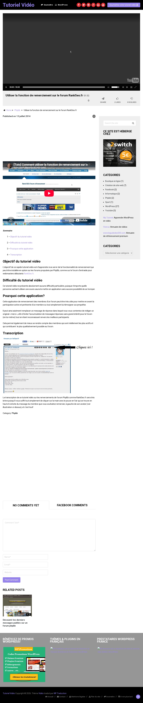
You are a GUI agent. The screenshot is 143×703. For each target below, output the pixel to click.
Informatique (111, 194)
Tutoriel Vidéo (18, 5)
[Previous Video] (123, 87)
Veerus (106, 227)
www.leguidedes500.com (114, 233)
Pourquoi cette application (21, 249)
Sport (107, 202)
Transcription (16, 255)
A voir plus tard (126, 697)
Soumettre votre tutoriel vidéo (122, 5)
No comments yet (26, 505)
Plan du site (95, 697)
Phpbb (17, 110)
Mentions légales (78, 697)
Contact (62, 697)
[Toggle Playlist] (131, 87)
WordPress (62, 5)
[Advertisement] (49, 140)
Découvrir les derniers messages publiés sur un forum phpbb (15, 623)
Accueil (50, 697)
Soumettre (48, 5)
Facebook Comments (72, 505)
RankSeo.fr (29, 273)
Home (9, 110)
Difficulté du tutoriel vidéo (21, 243)
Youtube (109, 210)
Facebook (109, 189)
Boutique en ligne (113, 181)
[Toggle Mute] (108, 87)
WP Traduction (60, 693)
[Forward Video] (127, 87)
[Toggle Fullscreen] (136, 87)
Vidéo (41, 693)
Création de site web (114, 185)
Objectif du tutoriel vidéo (21, 237)
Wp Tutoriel (108, 218)
